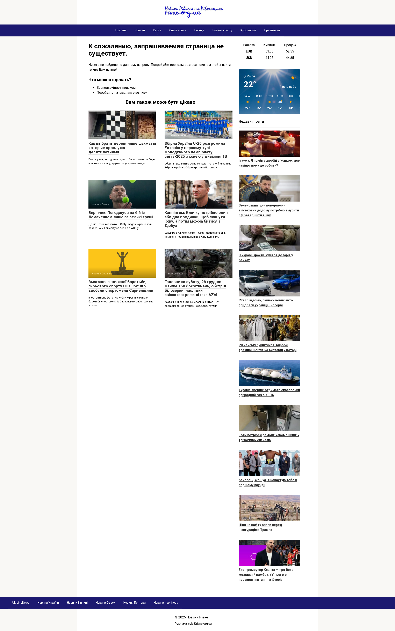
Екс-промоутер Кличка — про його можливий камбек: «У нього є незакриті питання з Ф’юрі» (266, 575)
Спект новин (177, 30)
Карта (157, 30)
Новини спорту (222, 30)
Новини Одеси (105, 602)
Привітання (272, 30)
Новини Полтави (134, 602)
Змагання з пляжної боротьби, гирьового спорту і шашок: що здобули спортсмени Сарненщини (120, 286)
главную (125, 92)
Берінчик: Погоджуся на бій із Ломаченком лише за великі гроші (120, 214)
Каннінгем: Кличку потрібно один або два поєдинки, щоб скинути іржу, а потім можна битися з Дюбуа (196, 219)
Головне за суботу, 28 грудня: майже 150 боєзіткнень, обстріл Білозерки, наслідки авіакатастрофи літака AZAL (195, 288)
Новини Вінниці (77, 602)
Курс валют (248, 30)
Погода (199, 30)
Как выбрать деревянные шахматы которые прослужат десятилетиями (122, 147)
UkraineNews (20, 602)
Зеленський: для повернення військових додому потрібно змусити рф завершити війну (269, 210)
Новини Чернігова (166, 602)
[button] (246, 102)
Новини (140, 30)
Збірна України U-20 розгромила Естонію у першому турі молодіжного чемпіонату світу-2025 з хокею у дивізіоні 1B (196, 150)
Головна (121, 30)
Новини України (48, 602)
